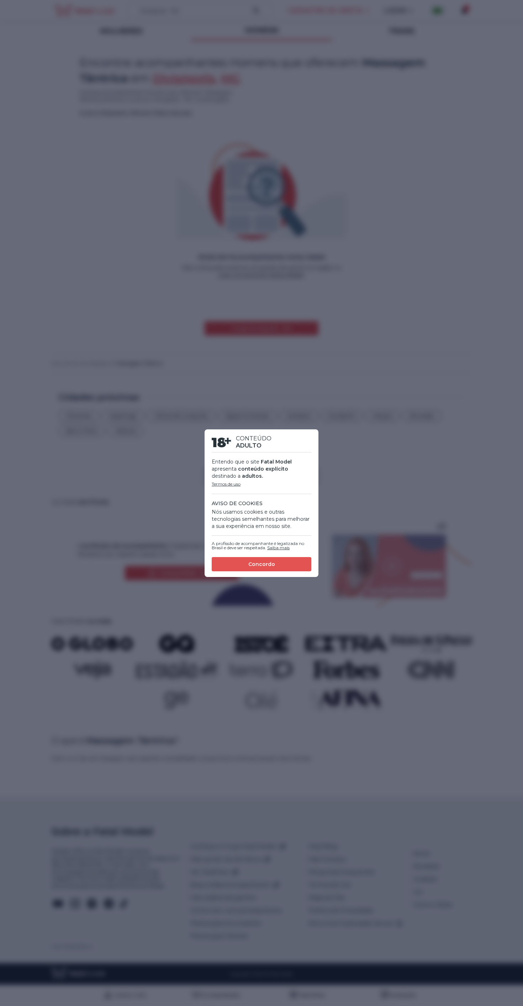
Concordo (261, 564)
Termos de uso (226, 484)
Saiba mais (278, 547)
